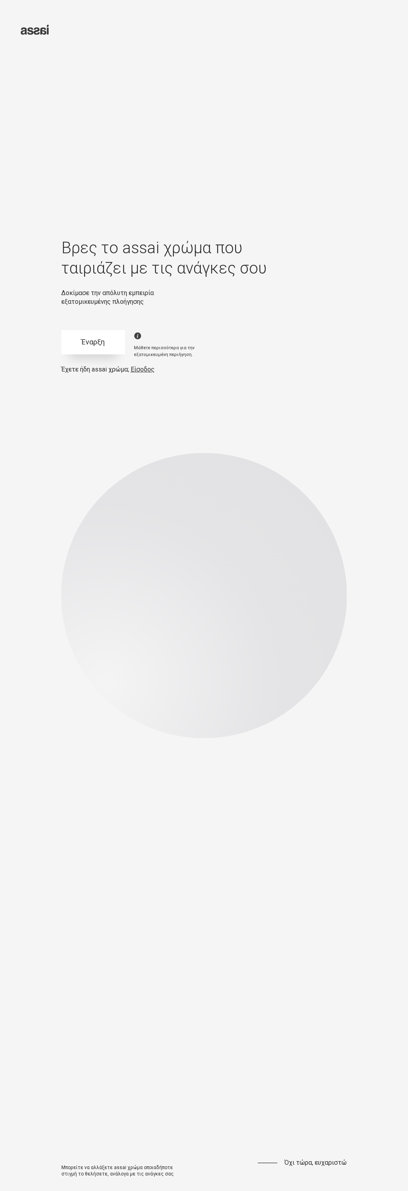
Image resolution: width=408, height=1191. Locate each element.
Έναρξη (93, 342)
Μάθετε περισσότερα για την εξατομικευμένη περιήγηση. (164, 351)
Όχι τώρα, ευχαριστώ (315, 1162)
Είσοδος (143, 369)
